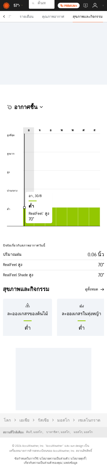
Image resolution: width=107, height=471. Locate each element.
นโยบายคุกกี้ (78, 458)
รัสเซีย (43, 420)
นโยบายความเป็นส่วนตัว (54, 458)
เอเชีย (24, 420)
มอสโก (63, 420)
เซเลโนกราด (89, 420)
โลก (7, 420)
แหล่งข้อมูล (70, 463)
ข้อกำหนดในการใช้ (26, 458)
